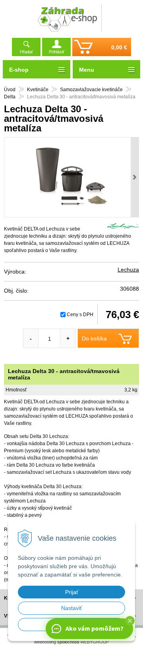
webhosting (45, 641)
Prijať (71, 592)
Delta (9, 97)
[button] (130, 621)
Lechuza (128, 269)
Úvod (9, 89)
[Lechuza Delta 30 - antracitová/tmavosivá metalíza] (71, 177)
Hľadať (26, 51)
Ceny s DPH (80, 314)
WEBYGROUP (94, 641)
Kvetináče (37, 89)
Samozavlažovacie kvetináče (91, 89)
